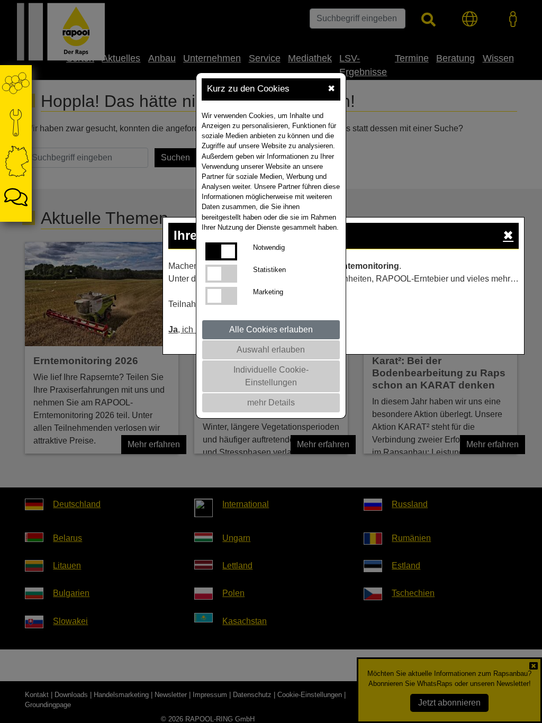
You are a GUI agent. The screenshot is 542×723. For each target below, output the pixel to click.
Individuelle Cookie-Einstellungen (271, 376)
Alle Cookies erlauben (271, 329)
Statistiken (269, 270)
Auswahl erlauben (271, 349)
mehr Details (271, 402)
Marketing (268, 292)
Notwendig (269, 247)
